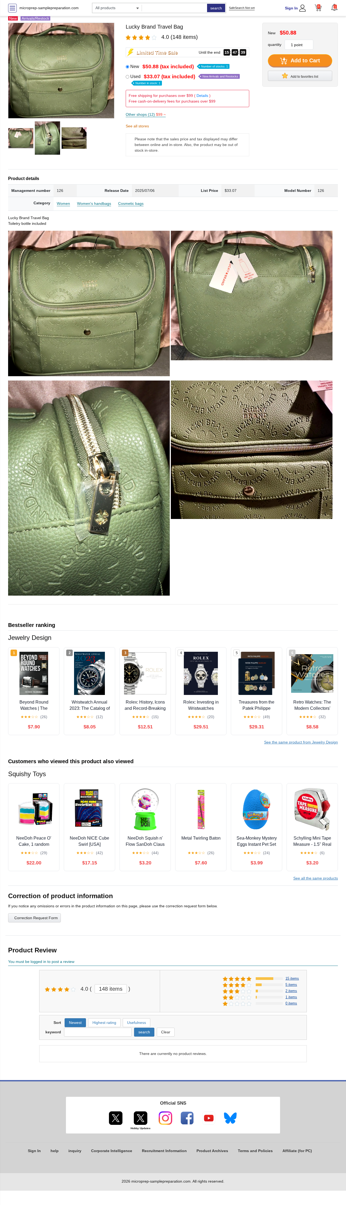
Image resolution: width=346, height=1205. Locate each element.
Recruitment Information (164, 1151)
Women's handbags (94, 203)
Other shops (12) (146, 114)
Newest (75, 1022)
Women (63, 203)
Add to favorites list (304, 77)
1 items (291, 997)
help (55, 1151)
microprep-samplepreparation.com (49, 8)
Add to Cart (304, 60)
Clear (165, 1032)
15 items (292, 978)
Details (202, 95)
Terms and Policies (255, 1151)
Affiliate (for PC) (297, 1151)
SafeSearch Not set (242, 7)
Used (184, 79)
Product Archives (212, 1151)
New (179, 66)
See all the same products (315, 878)
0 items (291, 1003)
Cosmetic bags (131, 203)
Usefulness (136, 1022)
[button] (334, 7)
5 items (291, 985)
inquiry (74, 1151)
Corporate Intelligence (111, 1151)
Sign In (291, 8)
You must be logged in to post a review (41, 961)
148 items (110, 989)
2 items (291, 991)
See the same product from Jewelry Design (301, 742)
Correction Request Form (36, 918)
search (216, 8)
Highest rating (104, 1022)
